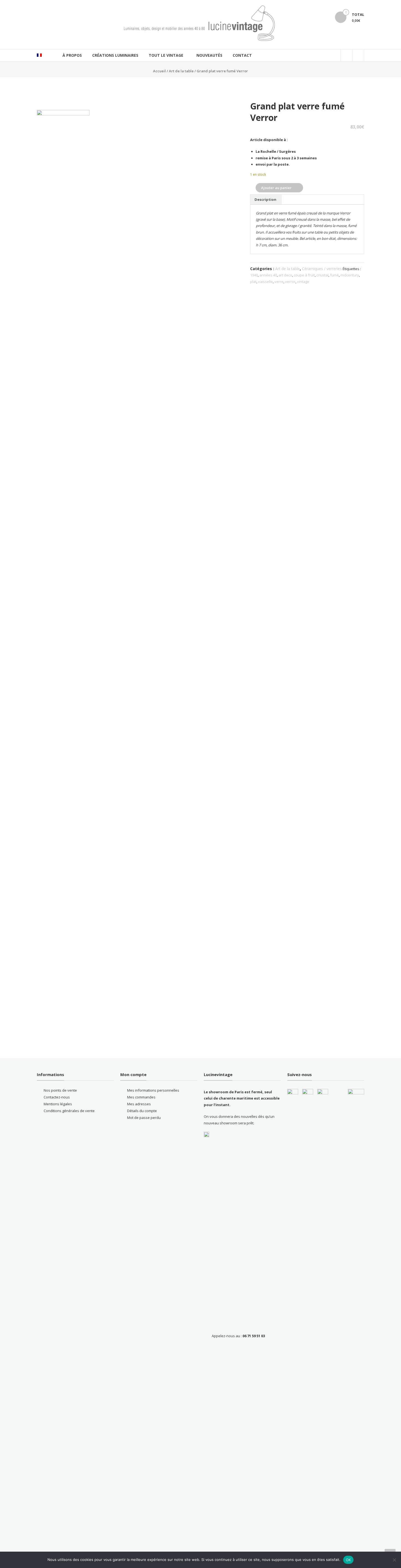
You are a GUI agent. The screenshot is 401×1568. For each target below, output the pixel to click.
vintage (303, 281)
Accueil (159, 70)
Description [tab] (265, 199)
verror (290, 281)
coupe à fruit (304, 275)
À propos (72, 55)
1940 (254, 275)
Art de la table (181, 70)
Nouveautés (209, 55)
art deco (285, 275)
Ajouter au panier (276, 187)
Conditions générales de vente (69, 1110)
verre (278, 281)
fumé (334, 275)
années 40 (268, 275)
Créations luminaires (115, 55)
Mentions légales (58, 1103)
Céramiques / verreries (322, 268)
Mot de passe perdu (144, 1117)
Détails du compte (142, 1110)
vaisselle (265, 281)
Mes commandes (141, 1097)
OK (348, 1560)
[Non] (394, 1560)
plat (253, 281)
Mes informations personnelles (153, 1090)
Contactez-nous (57, 1097)
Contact (242, 55)
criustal (322, 275)
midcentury (349, 275)
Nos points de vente (60, 1090)
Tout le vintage (166, 55)
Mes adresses (139, 1103)
